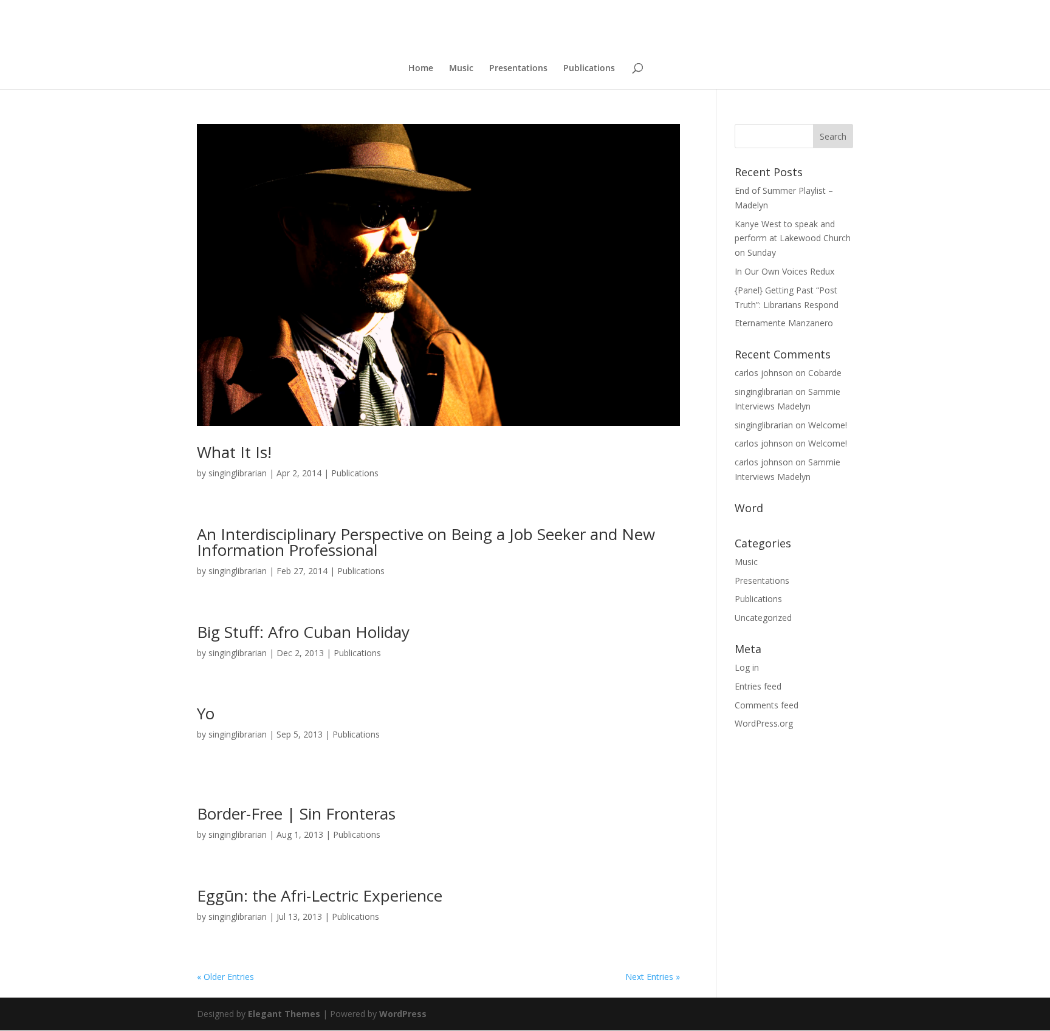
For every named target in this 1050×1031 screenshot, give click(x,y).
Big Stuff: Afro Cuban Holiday (303, 632)
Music (461, 69)
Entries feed (758, 686)
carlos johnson (764, 372)
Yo (205, 713)
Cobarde (825, 372)
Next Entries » (652, 976)
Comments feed (766, 705)
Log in (747, 667)
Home (420, 69)
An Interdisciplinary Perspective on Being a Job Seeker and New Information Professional (426, 542)
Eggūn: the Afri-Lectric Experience (319, 895)
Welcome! (827, 425)
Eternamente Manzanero (784, 323)
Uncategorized (763, 617)
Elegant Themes (284, 1013)
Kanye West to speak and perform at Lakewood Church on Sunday (793, 238)
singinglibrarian (237, 473)
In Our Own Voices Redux (784, 271)
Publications (589, 69)
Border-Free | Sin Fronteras (296, 813)
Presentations (518, 69)
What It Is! (234, 452)
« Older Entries (225, 976)
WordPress (403, 1013)
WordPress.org (764, 723)
